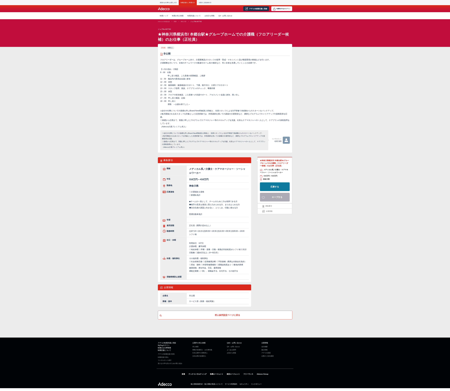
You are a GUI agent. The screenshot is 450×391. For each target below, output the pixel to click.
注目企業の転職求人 (199, 356)
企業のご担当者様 (267, 356)
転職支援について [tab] (194, 16)
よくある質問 (231, 350)
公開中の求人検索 (199, 343)
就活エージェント (233, 374)
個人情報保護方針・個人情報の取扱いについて (207, 384)
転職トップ (164, 16)
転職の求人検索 (178, 16)
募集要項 (268, 206)
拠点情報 (264, 350)
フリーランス (248, 374)
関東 (175, 21)
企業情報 (269, 211)
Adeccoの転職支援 (164, 21)
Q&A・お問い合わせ (234, 343)
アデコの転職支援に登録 (167, 343)
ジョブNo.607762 (196, 21)
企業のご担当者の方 (205, 2)
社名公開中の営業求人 (200, 353)
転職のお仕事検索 (164, 348)
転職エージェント (216, 374)
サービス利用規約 (231, 384)
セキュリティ (244, 384)
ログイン (283, 8)
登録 (258, 9)
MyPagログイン (164, 345)
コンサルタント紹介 (165, 360)
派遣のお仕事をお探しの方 (168, 2)
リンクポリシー (256, 384)
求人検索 (195, 347)
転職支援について (164, 350)
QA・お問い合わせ (225, 16)
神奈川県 (183, 21)
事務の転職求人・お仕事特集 (202, 350)
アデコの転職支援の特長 (166, 354)
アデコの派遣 (266, 353)
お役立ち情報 (209, 16)
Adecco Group (262, 374)
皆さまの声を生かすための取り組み (170, 363)
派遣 (183, 374)
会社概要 (264, 347)
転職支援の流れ (163, 357)
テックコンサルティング (198, 374)
